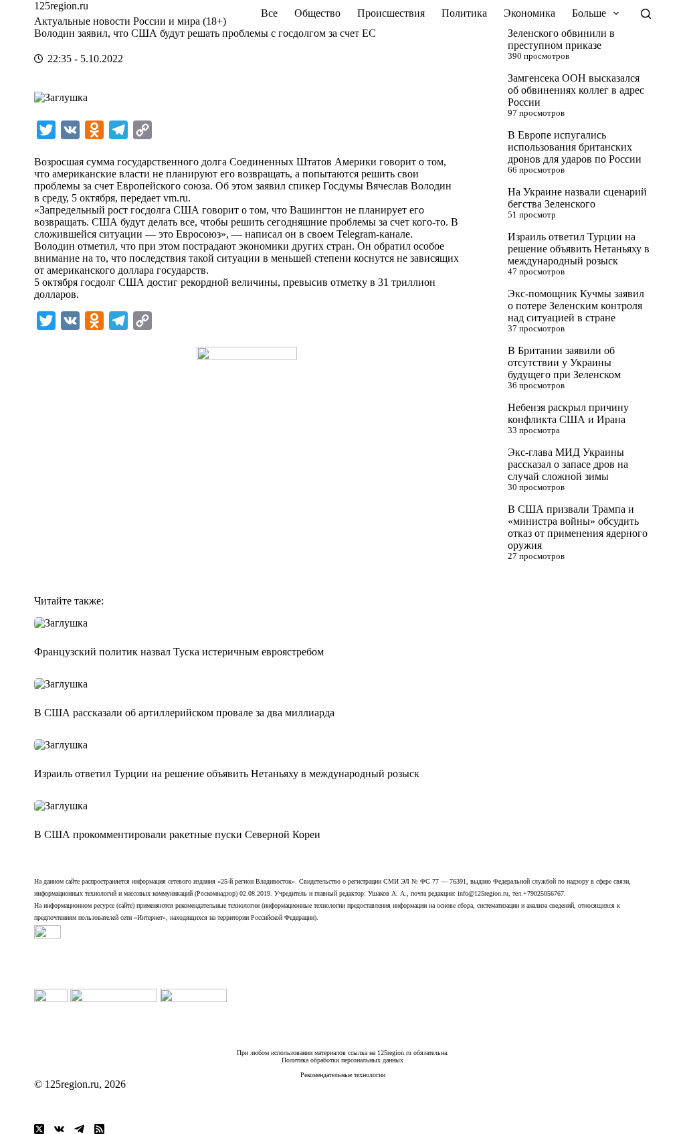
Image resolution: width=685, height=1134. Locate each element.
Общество (317, 13)
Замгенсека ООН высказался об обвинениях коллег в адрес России (576, 90)
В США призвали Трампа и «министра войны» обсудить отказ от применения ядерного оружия (578, 527)
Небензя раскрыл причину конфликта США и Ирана (568, 413)
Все (269, 13)
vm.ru (175, 198)
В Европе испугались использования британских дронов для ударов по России (575, 147)
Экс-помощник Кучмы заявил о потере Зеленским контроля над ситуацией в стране (576, 305)
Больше (589, 13)
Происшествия (391, 13)
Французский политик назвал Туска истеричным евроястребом (179, 651)
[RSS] (99, 1129)
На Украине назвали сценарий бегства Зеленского (577, 198)
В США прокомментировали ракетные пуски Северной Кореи (177, 834)
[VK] (59, 1129)
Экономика (529, 13)
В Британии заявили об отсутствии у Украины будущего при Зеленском (564, 362)
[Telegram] (79, 1129)
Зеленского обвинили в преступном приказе (561, 39)
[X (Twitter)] (39, 1129)
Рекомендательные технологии (342, 1074)
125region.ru (61, 5)
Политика (464, 13)
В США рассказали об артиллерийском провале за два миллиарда (184, 712)
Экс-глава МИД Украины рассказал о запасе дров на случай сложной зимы (568, 464)
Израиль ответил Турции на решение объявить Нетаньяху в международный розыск (579, 248)
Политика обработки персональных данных (342, 1060)
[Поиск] (646, 14)
